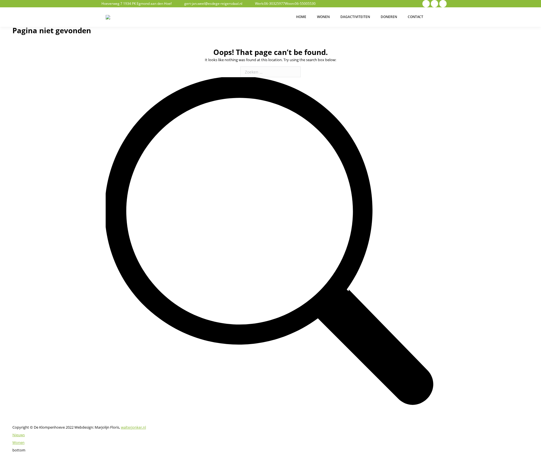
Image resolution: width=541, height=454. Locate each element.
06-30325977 (274, 3)
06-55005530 (305, 3)
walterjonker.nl (133, 427)
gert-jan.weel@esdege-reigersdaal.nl (213, 3)
